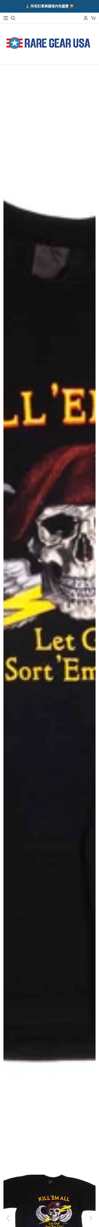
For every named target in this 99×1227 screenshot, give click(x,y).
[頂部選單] (5, 18)
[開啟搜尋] (13, 18)
